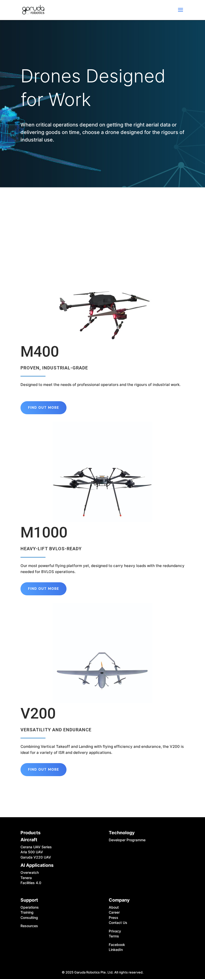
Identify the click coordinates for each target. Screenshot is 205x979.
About (114, 907)
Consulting (29, 917)
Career (114, 912)
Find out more (43, 407)
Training (27, 912)
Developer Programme (127, 840)
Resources (29, 926)
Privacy (115, 931)
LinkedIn (116, 949)
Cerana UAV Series (36, 847)
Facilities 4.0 (30, 883)
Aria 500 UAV (31, 852)
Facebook (117, 944)
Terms (114, 936)
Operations (29, 907)
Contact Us (118, 922)
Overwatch (29, 872)
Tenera (26, 878)
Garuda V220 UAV (35, 857)
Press (114, 917)
